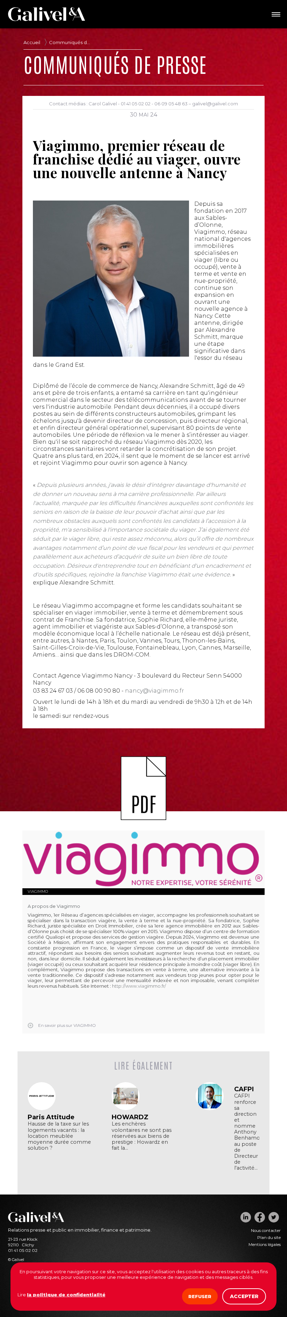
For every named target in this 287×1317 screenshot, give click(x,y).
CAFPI (244, 1089)
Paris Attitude (51, 1117)
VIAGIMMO (38, 891)
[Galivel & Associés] (46, 19)
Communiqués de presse (71, 42)
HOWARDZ (130, 1117)
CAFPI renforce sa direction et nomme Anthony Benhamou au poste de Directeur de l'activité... (246, 1132)
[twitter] (273, 1217)
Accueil (31, 42)
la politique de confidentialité (66, 1294)
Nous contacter (266, 1230)
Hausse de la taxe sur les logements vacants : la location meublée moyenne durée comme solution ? (59, 1136)
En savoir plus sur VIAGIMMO (67, 1025)
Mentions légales (264, 1244)
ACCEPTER (244, 1296)
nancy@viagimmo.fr (154, 690)
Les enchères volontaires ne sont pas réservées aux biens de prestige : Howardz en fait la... (142, 1136)
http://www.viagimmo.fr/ (139, 986)
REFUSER (199, 1296)
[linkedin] (245, 1217)
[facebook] (259, 1217)
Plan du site (269, 1237)
